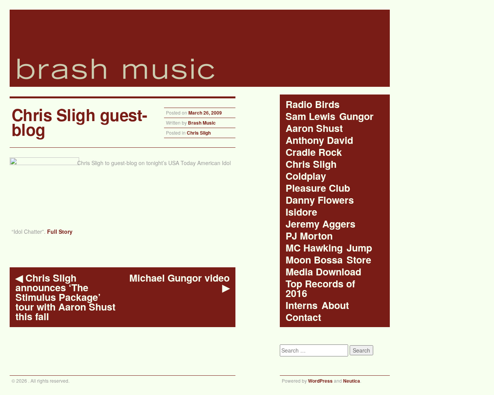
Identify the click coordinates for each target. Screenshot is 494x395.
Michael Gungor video (179, 282)
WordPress (320, 380)
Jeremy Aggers (320, 224)
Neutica (351, 380)
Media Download (323, 272)
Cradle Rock (314, 152)
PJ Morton (309, 236)
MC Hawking (314, 248)
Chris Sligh (199, 132)
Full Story (60, 231)
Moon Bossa (314, 260)
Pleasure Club (318, 188)
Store (359, 260)
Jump (359, 248)
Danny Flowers (320, 200)
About (335, 305)
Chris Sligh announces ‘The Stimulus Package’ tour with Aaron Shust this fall (65, 297)
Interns (302, 305)
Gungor (356, 116)
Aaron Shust (314, 128)
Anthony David (319, 140)
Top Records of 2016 (320, 288)
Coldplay (306, 176)
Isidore (301, 212)
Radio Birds (313, 104)
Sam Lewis (310, 116)
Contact (303, 317)
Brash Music (202, 122)
